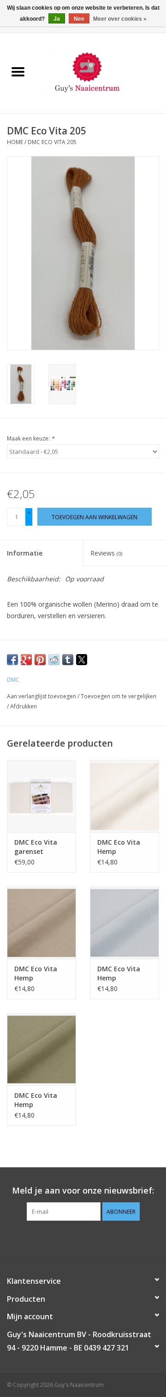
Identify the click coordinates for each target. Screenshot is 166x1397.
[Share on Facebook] (12, 659)
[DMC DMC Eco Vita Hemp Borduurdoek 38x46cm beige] (41, 923)
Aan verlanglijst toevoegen (42, 696)
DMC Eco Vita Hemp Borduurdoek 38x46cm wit (118, 847)
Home (15, 142)
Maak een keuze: (30, 438)
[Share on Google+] (26, 659)
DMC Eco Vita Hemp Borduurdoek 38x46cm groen (38, 1100)
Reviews (106, 553)
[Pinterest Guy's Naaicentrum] (83, 1239)
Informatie (24, 553)
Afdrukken (23, 706)
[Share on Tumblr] (67, 659)
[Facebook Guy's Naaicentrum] (66, 1239)
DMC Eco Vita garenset (35, 847)
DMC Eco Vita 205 (52, 142)
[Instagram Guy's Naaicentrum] (99, 1239)
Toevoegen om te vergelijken (118, 696)
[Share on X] (81, 659)
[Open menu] (18, 71)
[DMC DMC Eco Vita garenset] (41, 796)
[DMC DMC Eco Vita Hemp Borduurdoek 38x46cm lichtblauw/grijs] (124, 923)
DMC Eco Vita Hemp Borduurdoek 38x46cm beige (38, 973)
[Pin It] (40, 659)
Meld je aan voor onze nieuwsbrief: (83, 1190)
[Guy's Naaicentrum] (101, 72)
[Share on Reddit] (53, 659)
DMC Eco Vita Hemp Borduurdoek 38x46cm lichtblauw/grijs (122, 973)
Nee (79, 19)
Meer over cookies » (120, 19)
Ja (56, 19)
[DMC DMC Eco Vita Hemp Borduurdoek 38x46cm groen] (41, 1049)
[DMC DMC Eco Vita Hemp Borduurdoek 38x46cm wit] (124, 796)
